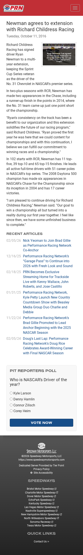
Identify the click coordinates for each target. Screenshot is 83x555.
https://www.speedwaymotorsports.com (42, 459)
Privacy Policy (41, 469)
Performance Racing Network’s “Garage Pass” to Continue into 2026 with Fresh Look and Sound (48, 261)
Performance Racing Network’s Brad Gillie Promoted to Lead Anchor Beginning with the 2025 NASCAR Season (47, 325)
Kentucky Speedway (40, 503)
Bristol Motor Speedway (40, 488)
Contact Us (40, 541)
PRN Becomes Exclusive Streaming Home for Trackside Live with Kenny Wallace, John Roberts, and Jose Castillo (46, 279)
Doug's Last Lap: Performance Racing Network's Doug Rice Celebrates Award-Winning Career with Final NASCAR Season (48, 345)
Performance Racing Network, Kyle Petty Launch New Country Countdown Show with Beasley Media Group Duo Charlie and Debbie (46, 302)
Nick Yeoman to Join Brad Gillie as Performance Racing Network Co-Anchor (47, 245)
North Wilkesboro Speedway (40, 518)
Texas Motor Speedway (40, 525)
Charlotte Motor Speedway (40, 492)
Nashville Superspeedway (40, 510)
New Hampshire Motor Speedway (40, 514)
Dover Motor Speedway (40, 496)
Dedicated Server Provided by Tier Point (41, 465)
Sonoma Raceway (40, 521)
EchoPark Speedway (40, 499)
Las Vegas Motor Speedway (40, 507)
